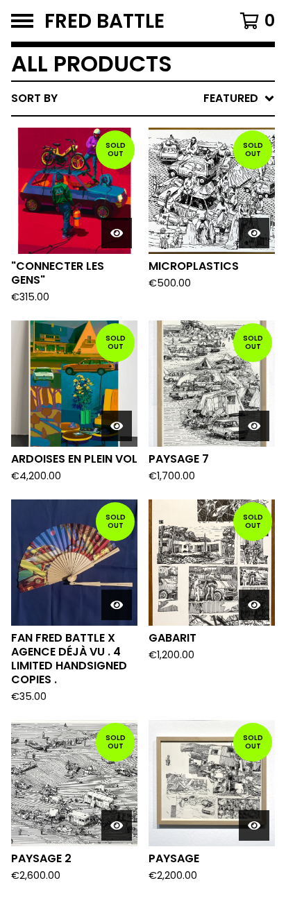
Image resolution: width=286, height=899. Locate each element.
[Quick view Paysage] (254, 825)
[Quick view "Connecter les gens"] (116, 233)
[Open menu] (22, 20)
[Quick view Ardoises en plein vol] (116, 426)
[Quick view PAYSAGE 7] (254, 426)
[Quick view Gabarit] (254, 605)
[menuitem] (143, 98)
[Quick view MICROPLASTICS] (254, 233)
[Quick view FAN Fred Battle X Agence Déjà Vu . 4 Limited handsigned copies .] (116, 605)
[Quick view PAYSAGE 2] (116, 825)
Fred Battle (104, 21)
